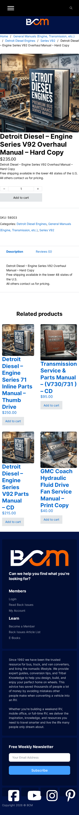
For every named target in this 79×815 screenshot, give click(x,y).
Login (12, 599)
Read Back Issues (21, 604)
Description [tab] (14, 251)
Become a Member (22, 626)
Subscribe (39, 770)
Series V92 (47, 40)
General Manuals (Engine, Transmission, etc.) (44, 36)
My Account (17, 610)
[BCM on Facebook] (10, 792)
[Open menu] (10, 8)
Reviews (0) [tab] (44, 251)
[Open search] (71, 8)
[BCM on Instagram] (49, 792)
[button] (73, 59)
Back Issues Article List (24, 631)
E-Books (14, 637)
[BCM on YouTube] (30, 792)
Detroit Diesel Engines (20, 40)
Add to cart (21, 197)
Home (4, 36)
